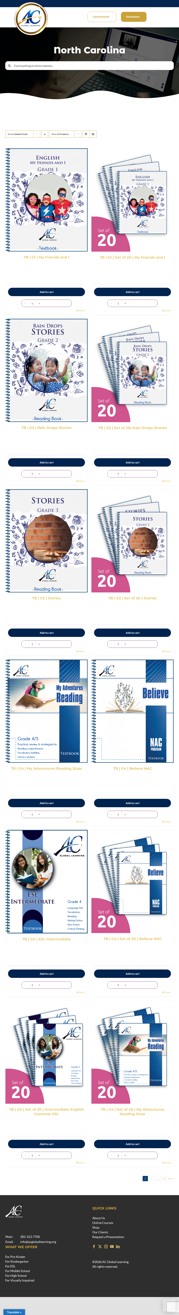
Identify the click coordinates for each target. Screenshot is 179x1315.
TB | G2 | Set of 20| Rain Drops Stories (132, 428)
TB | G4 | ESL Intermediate (46, 939)
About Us (98, 1218)
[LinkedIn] (118, 1246)
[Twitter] (100, 1246)
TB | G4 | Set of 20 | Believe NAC (132, 939)
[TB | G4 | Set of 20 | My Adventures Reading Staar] (132, 1052)
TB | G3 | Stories (46, 598)
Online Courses (102, 1223)
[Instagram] (106, 1246)
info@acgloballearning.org (38, 1242)
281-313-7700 (30, 1237)
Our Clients (100, 1232)
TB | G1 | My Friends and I (46, 257)
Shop (95, 1227)
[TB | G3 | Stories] (46, 540)
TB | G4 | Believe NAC (132, 768)
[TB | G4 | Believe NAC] (132, 711)
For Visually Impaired (19, 1280)
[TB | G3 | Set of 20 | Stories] (132, 540)
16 (164, 1178)
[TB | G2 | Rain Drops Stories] (46, 370)
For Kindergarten (16, 1261)
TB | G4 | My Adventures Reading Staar (46, 768)
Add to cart (46, 292)
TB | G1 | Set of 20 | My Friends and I (132, 257)
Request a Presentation (108, 1237)
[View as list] (93, 134)
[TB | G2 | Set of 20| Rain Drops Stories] (132, 370)
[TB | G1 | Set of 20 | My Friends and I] (132, 200)
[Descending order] (44, 134)
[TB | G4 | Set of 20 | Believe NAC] (132, 881)
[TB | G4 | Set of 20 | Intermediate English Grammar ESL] (46, 1052)
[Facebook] (94, 1246)
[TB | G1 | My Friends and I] (46, 199)
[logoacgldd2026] (31, 3)
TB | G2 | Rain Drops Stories (47, 428)
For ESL (10, 1266)
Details (82, 310)
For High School (16, 1275)
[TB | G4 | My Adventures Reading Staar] (46, 711)
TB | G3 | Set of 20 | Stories (132, 598)
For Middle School (17, 1271)
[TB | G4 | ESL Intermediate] (46, 881)
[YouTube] (112, 1246)
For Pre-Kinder (15, 1257)
